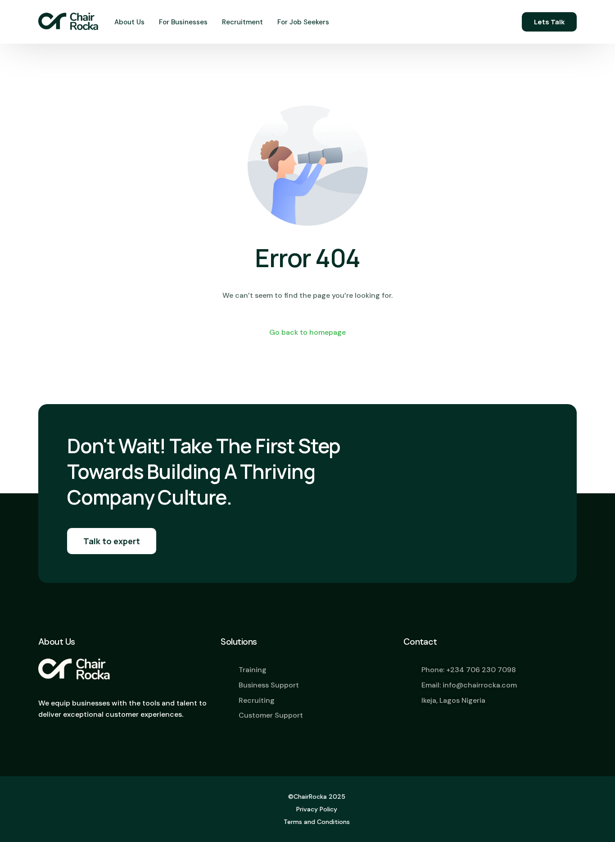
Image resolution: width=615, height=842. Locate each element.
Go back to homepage (307, 332)
